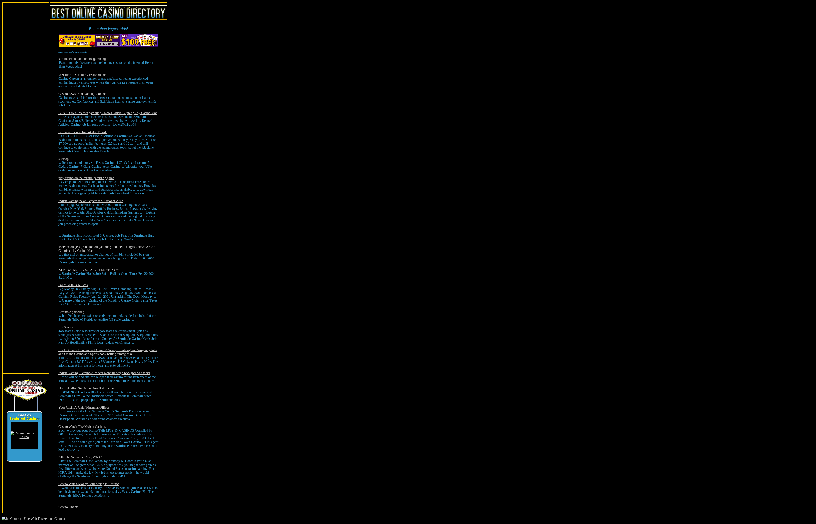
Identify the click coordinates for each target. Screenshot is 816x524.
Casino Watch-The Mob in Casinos (82, 426)
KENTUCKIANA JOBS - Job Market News (88, 270)
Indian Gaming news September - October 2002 (90, 201)
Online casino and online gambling (82, 59)
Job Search (65, 327)
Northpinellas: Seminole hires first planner (86, 388)
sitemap (63, 159)
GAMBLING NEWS (73, 285)
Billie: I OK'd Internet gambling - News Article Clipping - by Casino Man (107, 113)
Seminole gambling (71, 312)
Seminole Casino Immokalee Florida (82, 132)
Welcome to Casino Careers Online (82, 74)
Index (74, 507)
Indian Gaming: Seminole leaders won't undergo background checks (104, 373)
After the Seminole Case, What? (80, 457)
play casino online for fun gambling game (86, 178)
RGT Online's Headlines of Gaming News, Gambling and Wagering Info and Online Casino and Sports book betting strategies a (107, 352)
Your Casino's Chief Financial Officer (83, 407)
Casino (63, 507)
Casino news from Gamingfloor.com (82, 94)
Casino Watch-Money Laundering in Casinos (88, 484)
